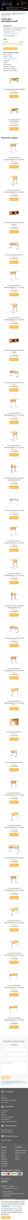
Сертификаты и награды (8, 1100)
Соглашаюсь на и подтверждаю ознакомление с (13, 1082)
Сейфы (5, 62)
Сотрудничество (10, 1126)
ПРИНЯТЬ (5, 1217)
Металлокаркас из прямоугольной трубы (14, 28)
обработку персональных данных (12, 1081)
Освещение (6, 60)
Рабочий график (6, 1140)
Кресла (17, 1159)
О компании (9, 1092)
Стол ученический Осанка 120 (14, 255)
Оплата (3, 1113)
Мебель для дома (8, 54)
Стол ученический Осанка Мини (14, 858)
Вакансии (4, 1098)
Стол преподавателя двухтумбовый (14, 89)
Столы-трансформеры (9, 35)
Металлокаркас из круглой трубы (12, 30)
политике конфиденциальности (11, 1207)
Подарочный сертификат (8, 1121)
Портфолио (4, 1163)
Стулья (17, 1157)
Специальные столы (8, 32)
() (26, 8)
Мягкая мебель (7, 64)
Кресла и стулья (7, 56)
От (4, 41)
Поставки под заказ (7, 1130)
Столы (17, 1155)
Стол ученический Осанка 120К (14, 382)
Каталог (3, 1153)
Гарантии (4, 1161)
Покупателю (9, 1106)
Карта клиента (5, 1119)
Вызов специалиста (7, 1132)
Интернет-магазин (11, 1136)
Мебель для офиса (20, 1150)
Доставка (4, 1115)
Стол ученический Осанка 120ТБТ (14, 510)
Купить (14, 96)
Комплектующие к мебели (10, 70)
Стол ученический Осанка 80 (14, 762)
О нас (3, 1096)
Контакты (4, 1166)
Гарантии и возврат (7, 1117)
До (19, 41)
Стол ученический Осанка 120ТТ (14, 638)
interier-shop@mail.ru (9, 1199)
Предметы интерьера (9, 66)
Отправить (5, 1077)
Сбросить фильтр (10, 48)
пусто (23, 3)
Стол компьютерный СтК (14, 732)
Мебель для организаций (10, 58)
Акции (3, 1155)
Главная (3, 1150)
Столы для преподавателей (10, 34)
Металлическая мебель (9, 68)
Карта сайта (4, 1102)
